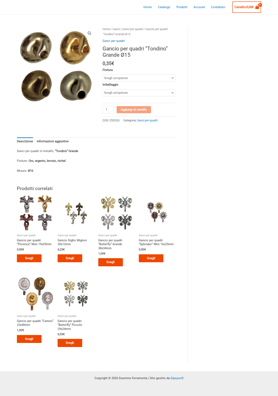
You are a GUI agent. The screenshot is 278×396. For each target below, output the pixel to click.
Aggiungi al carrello (134, 109)
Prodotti (181, 7)
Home (147, 7)
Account (199, 7)
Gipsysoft (177, 378)
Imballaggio (110, 84)
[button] (89, 33)
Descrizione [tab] (25, 141)
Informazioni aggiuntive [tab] (53, 141)
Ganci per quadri (132, 29)
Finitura (108, 70)
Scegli (29, 258)
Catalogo (164, 7)
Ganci (116, 29)
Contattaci (218, 7)
